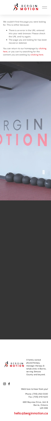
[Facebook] (9, 383)
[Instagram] (4, 383)
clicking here (37, 54)
